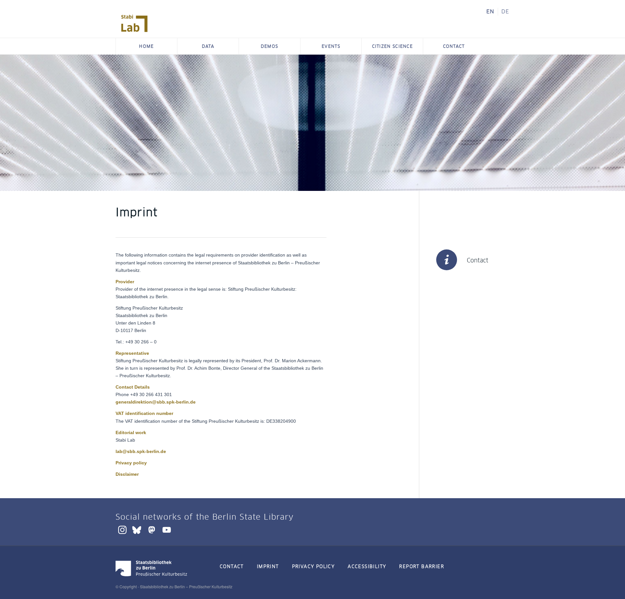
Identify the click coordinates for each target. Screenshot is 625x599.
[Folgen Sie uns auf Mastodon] (152, 529)
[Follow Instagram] (122, 529)
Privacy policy (131, 462)
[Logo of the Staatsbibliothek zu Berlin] (151, 577)
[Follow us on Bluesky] (137, 529)
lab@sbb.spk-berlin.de (141, 451)
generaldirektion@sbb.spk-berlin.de (156, 402)
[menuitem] (490, 12)
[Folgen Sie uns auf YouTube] (166, 529)
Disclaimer (127, 474)
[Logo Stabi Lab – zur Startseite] (134, 23)
